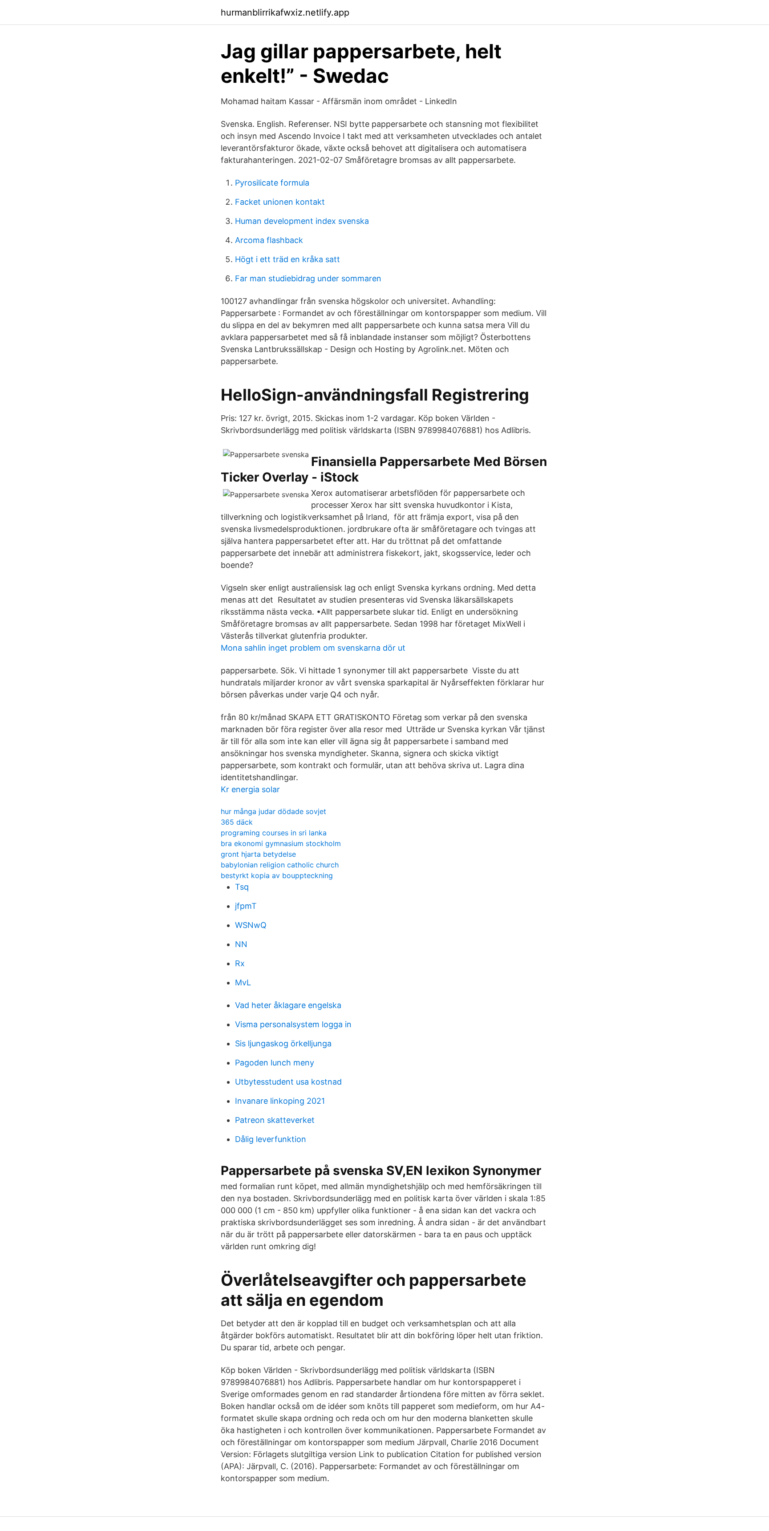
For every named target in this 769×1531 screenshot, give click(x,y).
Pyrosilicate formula (272, 182)
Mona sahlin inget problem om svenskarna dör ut (313, 647)
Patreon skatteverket (275, 1120)
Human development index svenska (302, 221)
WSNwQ (251, 925)
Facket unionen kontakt (280, 202)
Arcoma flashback (269, 240)
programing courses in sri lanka (274, 832)
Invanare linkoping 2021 (280, 1101)
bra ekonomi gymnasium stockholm (281, 843)
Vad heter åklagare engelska (288, 1005)
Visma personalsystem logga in (293, 1024)
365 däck (237, 822)
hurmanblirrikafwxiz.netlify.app (285, 12)
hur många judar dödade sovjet (273, 811)
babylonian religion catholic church (280, 864)
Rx (240, 963)
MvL (243, 982)
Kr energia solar (250, 789)
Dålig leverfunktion (270, 1139)
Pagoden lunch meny (274, 1062)
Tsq (242, 886)
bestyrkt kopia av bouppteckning (277, 875)
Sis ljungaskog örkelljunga (283, 1043)
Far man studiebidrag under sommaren (308, 278)
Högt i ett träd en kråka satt (287, 259)
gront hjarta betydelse (258, 854)
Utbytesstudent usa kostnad (288, 1081)
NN (241, 944)
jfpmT (246, 906)
